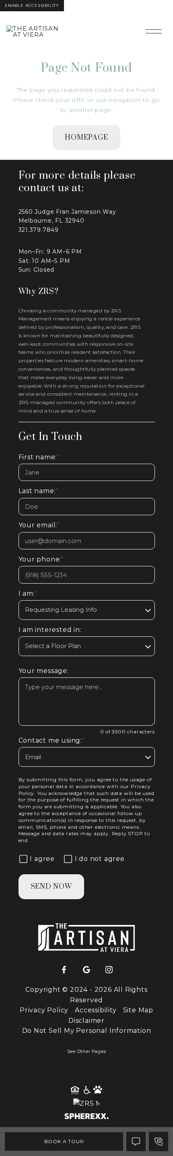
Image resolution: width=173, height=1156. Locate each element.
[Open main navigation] (154, 31)
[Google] (86, 970)
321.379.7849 (39, 229)
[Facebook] (64, 970)
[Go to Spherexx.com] (86, 1117)
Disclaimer (86, 1020)
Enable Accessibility (32, 5)
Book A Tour (64, 1141)
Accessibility (95, 1010)
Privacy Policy (44, 1010)
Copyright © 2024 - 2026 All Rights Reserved (86, 995)
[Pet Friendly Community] (98, 1090)
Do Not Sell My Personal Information (86, 1030)
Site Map (138, 1010)
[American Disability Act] (86, 1090)
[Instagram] (109, 970)
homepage (86, 137)
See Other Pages (86, 1051)
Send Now (51, 886)
